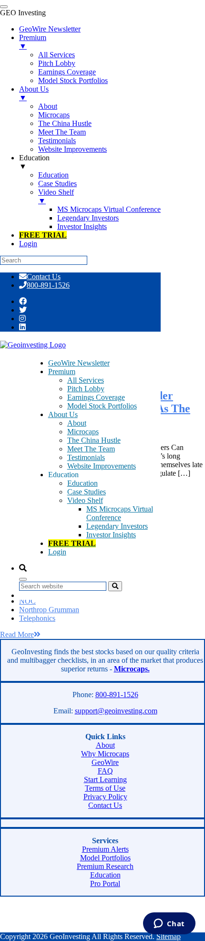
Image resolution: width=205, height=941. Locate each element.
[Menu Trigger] (4, 6)
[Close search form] (23, 579)
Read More (17, 634)
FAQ (105, 771)
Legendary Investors (117, 526)
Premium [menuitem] (32, 41)
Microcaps (83, 432)
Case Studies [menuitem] (57, 183)
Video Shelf (85, 500)
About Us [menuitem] (34, 93)
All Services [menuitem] (56, 55)
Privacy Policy (105, 797)
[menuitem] (43, 235)
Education (82, 483)
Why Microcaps (105, 754)
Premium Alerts (105, 849)
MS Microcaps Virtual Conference (119, 513)
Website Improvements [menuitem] (72, 149)
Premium (61, 371)
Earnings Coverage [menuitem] (67, 72)
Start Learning (105, 779)
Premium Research (105, 866)
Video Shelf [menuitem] (56, 196)
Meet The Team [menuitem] (62, 132)
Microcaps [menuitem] (54, 115)
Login (57, 552)
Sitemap (168, 936)
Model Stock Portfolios (102, 406)
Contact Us (44, 276)
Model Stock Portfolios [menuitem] (73, 80)
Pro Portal (105, 883)
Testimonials (86, 457)
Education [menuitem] (34, 162)
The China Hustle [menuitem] (65, 123)
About (76, 423)
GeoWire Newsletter (79, 363)
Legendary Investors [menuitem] (88, 218)
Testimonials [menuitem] (57, 140)
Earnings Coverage (96, 397)
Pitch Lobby (85, 389)
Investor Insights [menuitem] (82, 226)
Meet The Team (91, 449)
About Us (63, 414)
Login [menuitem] (28, 244)
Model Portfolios (105, 858)
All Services (85, 380)
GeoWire (105, 762)
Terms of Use (105, 788)
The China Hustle (94, 440)
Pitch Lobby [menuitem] (56, 63)
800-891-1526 (48, 285)
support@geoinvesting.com (116, 711)
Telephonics (37, 618)
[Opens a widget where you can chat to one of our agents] (169, 924)
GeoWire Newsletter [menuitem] (50, 29)
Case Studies (86, 492)
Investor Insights (111, 535)
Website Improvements (101, 466)
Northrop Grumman (49, 610)
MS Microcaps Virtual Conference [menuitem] (109, 209)
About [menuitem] (47, 106)
